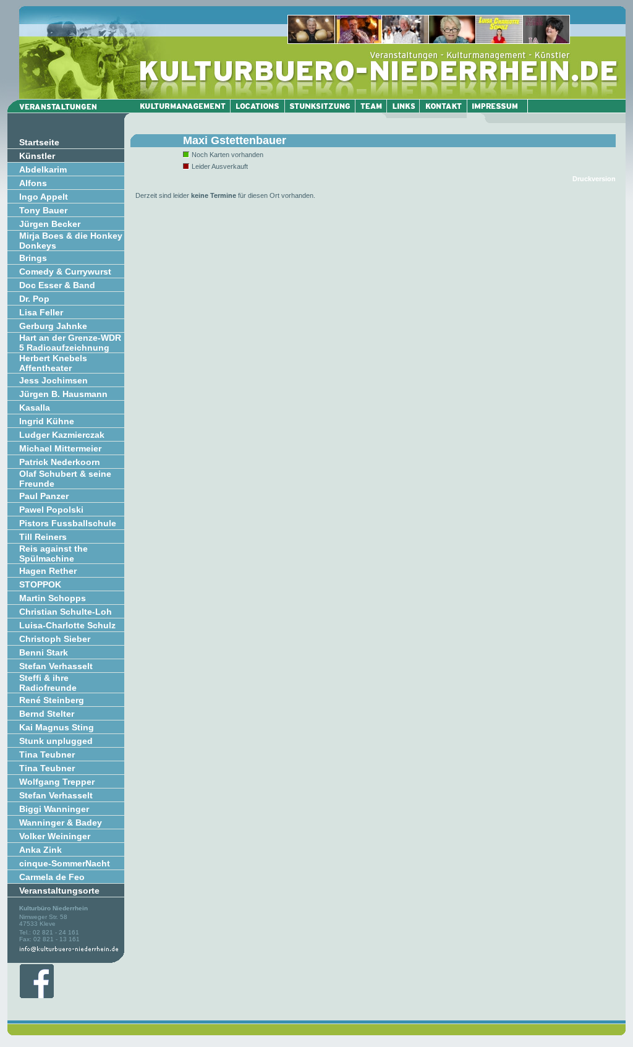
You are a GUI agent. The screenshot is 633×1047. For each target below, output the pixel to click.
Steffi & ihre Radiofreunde (48, 683)
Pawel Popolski (51, 510)
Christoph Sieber (54, 639)
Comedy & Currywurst (65, 271)
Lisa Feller (41, 312)
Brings (33, 258)
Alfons (33, 183)
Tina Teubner (47, 754)
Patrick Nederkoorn (59, 462)
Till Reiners (43, 537)
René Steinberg (51, 700)
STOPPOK (40, 584)
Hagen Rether (48, 571)
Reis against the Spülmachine (53, 553)
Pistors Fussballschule (67, 523)
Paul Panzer (44, 496)
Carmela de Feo (52, 877)
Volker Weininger (54, 836)
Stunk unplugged (56, 741)
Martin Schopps (52, 598)
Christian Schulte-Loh (65, 612)
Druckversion (594, 178)
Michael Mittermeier (60, 448)
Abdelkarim (43, 169)
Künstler (37, 156)
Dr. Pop (34, 299)
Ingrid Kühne (46, 421)
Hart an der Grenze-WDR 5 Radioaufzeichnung (70, 343)
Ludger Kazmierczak (61, 435)
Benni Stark (43, 652)
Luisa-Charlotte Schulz (67, 625)
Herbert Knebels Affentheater (53, 363)
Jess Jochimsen (53, 380)
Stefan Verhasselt (56, 666)
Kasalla (34, 407)
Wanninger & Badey (60, 822)
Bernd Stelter (46, 714)
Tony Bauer (43, 210)
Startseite (39, 142)
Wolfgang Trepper (57, 782)
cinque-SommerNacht (64, 863)
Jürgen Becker (49, 224)
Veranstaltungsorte (59, 890)
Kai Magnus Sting (56, 727)
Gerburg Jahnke (53, 326)
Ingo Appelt (43, 197)
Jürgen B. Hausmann (63, 394)
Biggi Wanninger (54, 809)
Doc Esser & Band (57, 285)
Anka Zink (40, 850)
